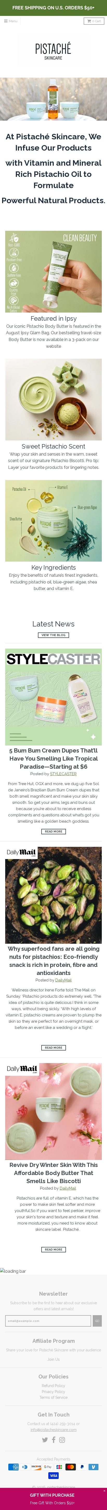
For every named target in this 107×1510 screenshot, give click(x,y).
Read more (53, 831)
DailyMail (63, 980)
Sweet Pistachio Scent (53, 446)
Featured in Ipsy (54, 318)
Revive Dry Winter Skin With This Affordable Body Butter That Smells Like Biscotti (53, 1172)
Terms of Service (53, 1397)
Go (97, 1321)
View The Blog (53, 635)
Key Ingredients (53, 567)
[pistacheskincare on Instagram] (62, 1440)
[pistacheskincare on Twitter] (45, 1440)
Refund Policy (53, 1386)
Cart (96, 21)
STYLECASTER (63, 774)
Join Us (53, 1359)
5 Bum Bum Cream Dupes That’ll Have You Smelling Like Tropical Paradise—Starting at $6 (53, 758)
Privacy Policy (53, 1392)
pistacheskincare (61, 1487)
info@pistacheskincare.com (54, 1430)
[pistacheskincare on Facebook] (54, 1440)
